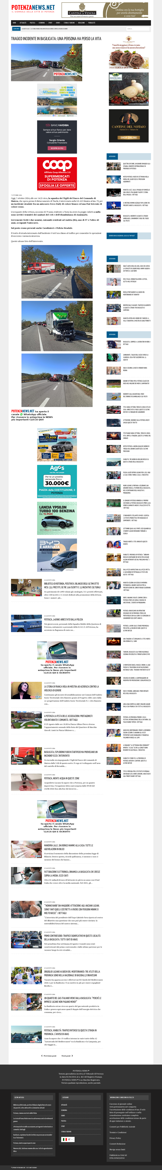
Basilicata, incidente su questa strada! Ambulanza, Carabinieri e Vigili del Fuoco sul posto (136, 218)
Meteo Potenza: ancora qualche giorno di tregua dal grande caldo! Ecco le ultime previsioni (136, 448)
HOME (14, 23)
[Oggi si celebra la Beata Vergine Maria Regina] (114, 373)
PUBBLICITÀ (91, 23)
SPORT (50, 23)
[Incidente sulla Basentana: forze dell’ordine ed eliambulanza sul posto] (114, 399)
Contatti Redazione (117, 1144)
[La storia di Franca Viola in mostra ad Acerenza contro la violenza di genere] (26, 697)
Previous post (50, 1055)
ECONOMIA (42, 23)
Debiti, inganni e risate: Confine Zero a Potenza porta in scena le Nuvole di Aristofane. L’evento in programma (135, 600)
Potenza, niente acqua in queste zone (61, 778)
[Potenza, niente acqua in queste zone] (26, 789)
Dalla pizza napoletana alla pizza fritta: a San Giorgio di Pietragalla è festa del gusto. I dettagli (136, 572)
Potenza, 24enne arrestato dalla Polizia (63, 619)
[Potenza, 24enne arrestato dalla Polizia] (26, 630)
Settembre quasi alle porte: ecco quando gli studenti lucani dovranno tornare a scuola (137, 530)
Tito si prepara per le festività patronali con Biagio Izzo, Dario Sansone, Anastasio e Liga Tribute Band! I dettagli (137, 773)
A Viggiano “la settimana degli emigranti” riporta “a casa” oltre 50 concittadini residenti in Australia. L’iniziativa (136, 747)
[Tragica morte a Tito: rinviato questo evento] (114, 546)
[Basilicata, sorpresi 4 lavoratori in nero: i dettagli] (114, 347)
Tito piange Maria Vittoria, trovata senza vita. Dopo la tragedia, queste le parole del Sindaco (137, 435)
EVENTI (58, 23)
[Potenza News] (33, 8)
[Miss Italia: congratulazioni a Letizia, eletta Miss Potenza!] (114, 284)
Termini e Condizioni (118, 1132)
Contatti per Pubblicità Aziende (122, 1126)
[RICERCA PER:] (138, 29)
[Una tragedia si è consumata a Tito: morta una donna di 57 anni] (114, 644)
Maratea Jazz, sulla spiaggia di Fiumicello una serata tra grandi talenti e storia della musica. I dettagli (136, 192)
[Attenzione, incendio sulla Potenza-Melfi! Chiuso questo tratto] (114, 425)
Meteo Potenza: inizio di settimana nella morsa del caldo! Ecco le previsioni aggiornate (136, 179)
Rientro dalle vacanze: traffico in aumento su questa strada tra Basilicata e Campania (137, 307)
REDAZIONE (81, 23)
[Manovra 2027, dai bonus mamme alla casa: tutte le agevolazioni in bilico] (26, 856)
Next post (66, 1055)
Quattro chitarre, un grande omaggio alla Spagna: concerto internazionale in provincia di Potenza (136, 166)
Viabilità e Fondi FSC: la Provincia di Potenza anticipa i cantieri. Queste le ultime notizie (135, 760)
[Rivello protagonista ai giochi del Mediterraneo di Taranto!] (114, 297)
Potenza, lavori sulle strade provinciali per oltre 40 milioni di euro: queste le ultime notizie (136, 628)
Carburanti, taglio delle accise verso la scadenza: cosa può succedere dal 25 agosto (135, 357)
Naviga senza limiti (117, 1149)
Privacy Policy (115, 1138)
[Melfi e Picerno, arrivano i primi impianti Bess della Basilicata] (114, 696)
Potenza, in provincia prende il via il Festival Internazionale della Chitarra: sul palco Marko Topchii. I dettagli (137, 719)
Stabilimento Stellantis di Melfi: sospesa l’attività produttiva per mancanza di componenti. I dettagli (136, 517)
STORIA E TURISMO (69, 23)
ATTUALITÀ (23, 23)
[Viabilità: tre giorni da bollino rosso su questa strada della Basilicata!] (114, 464)
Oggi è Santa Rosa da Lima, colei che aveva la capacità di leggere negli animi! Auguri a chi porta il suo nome (136, 268)
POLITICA (32, 23)
